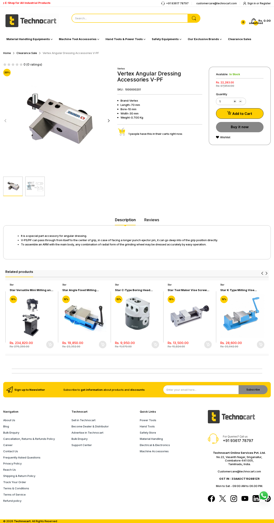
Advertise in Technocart (87, 432)
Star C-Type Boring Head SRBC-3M (132, 290)
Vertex (121, 68)
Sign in (251, 3)
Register (265, 3)
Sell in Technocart (83, 420)
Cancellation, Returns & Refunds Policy (29, 438)
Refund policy (12, 500)
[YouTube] (244, 499)
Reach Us (9, 469)
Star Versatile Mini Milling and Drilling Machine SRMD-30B (31, 290)
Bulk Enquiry (11, 432)
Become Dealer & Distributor (90, 426)
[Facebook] (211, 499)
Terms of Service (14, 494)
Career (8, 445)
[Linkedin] (256, 499)
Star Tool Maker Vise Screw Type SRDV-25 (187, 290)
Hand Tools (147, 426)
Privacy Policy (12, 463)
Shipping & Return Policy (19, 476)
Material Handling (151, 438)
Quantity (221, 94)
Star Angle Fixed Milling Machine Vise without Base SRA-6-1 (81, 290)
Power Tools (148, 420)
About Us (9, 420)
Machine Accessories (154, 451)
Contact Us (10, 451)
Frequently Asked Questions (21, 457)
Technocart (22, 521)
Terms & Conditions (16, 488)
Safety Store (148, 432)
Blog (6, 426)
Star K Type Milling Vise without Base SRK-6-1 (237, 290)
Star (12, 284)
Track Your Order (14, 482)
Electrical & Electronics (155, 445)
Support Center (81, 445)
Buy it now (240, 127)
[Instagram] (233, 499)
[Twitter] (222, 499)
